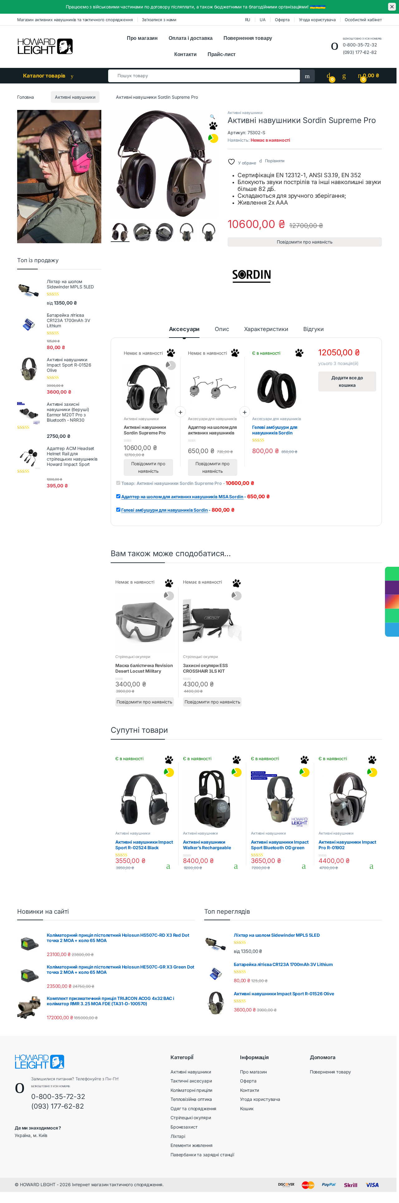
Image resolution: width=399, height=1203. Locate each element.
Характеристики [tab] (266, 329)
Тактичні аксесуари (191, 1080)
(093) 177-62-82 (360, 52)
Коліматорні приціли (191, 1090)
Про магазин (142, 38)
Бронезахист (184, 1127)
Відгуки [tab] (313, 329)
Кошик (246, 1108)
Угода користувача (317, 19)
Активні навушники (75, 97)
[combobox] (204, 75)
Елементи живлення (192, 1145)
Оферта (282, 19)
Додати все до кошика (347, 381)
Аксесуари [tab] (184, 329)
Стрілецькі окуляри (132, 656)
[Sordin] (251, 274)
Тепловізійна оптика (191, 1099)
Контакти (185, 54)
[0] (328, 75)
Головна (25, 97)
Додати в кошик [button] (166, 866)
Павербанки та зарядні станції (202, 1154)
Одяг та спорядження (193, 1108)
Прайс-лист (222, 54)
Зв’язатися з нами (159, 19)
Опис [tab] (222, 329)
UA (263, 19)
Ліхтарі (178, 1136)
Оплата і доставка (191, 38)
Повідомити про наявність (305, 241)
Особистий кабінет (363, 19)
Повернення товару (248, 38)
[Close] (392, 7)
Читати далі (166, 689)
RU (248, 19)
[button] (212, 117)
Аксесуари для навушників (212, 418)
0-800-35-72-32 (360, 44)
